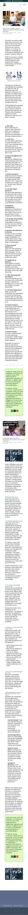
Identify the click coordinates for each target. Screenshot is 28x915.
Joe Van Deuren (8, 32)
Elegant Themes (13, 911)
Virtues (11, 33)
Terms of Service (18, 905)
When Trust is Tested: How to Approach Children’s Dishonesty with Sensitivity (13, 30)
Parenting (5, 33)
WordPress (14, 913)
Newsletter (9, 390)
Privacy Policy (8, 905)
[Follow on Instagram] (17, 411)
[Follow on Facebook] (12, 411)
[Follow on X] (15, 411)
